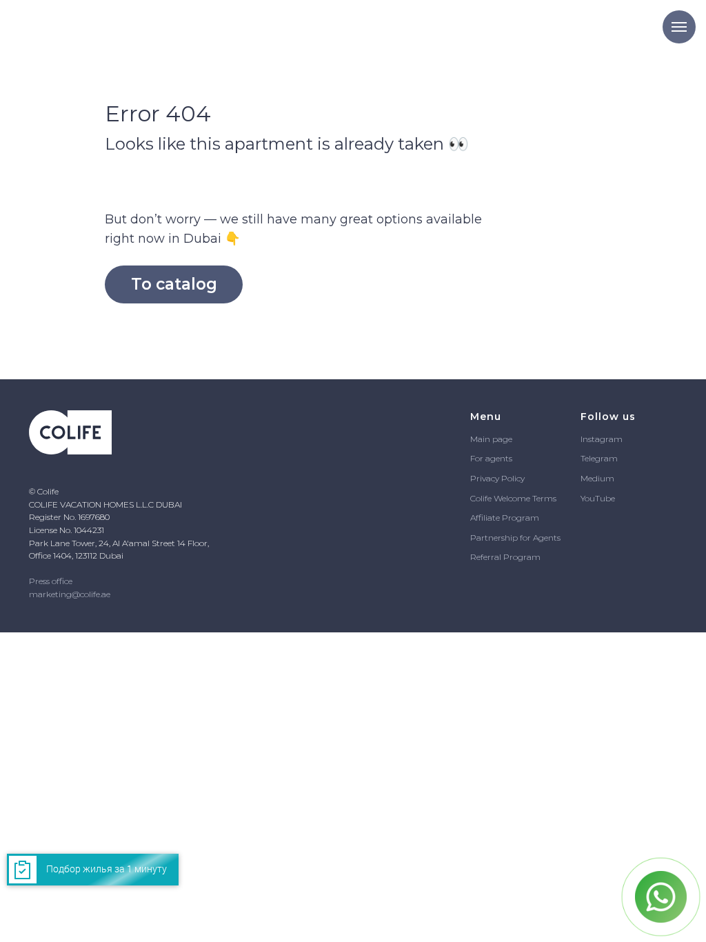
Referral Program (505, 557)
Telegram (599, 458)
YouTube (598, 498)
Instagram (602, 439)
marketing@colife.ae (69, 594)
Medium (597, 478)
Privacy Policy (497, 478)
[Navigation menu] (679, 27)
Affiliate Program (504, 517)
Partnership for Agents (515, 537)
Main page (491, 439)
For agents (491, 458)
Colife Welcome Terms (513, 498)
